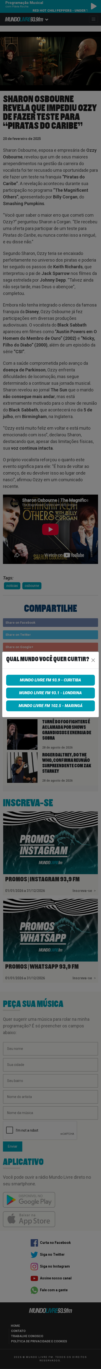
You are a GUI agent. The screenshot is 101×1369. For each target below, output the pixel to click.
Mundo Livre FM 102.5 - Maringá (51, 705)
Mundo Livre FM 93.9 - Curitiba (50, 680)
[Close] (93, 660)
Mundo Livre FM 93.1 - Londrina (50, 693)
